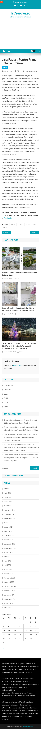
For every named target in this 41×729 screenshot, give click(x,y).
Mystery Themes (28, 726)
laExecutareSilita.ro (19, 669)
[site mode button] (33, 51)
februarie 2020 (9, 578)
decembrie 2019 (10, 586)
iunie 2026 (8, 493)
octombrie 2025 (9, 514)
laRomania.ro (6, 678)
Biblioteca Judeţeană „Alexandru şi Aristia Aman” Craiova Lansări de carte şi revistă (8, 233)
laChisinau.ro (31, 669)
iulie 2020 (7, 557)
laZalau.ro (5, 719)
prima (5, 227)
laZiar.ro (18, 666)
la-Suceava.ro (7, 669)
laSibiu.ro (5, 714)
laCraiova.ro (20, 13)
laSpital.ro (21, 664)
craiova (13, 224)
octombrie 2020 (9, 544)
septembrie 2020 (10, 548)
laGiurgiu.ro (23, 687)
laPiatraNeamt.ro (8, 672)
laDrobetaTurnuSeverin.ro (26, 696)
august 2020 (8, 552)
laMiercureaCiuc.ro (8, 690)
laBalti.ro (29, 672)
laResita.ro (23, 711)
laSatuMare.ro (33, 711)
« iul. (3, 648)
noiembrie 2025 (9, 510)
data (20, 224)
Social (5, 67)
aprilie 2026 (8, 502)
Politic (6, 398)
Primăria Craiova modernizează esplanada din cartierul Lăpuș (19, 274)
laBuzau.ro (26, 684)
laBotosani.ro (6, 711)
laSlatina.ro (13, 714)
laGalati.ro (26, 681)
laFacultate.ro (34, 666)
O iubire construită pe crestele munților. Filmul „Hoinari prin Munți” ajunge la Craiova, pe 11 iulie (21, 428)
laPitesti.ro (15, 693)
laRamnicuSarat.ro (26, 693)
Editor (19, 71)
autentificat (17, 365)
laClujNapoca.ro (28, 678)
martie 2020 (8, 574)
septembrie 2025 (10, 518)
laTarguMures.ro (18, 716)
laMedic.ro (14, 664)
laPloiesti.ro (6, 684)
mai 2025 (7, 523)
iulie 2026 (7, 489)
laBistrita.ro (33, 708)
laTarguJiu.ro (7, 716)
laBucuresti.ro (17, 678)
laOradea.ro (6, 693)
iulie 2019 (7, 608)
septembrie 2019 (10, 599)
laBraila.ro (15, 711)
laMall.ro (12, 666)
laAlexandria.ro (25, 705)
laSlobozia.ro (22, 714)
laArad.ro (5, 708)
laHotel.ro (29, 664)
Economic (7, 390)
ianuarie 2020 (9, 582)
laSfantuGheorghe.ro (25, 702)
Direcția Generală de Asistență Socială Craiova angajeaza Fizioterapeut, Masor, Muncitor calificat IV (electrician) (20, 437)
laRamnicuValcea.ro (9, 696)
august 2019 (8, 603)
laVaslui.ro (6, 705)
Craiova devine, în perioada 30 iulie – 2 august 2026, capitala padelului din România (20, 421)
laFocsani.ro (13, 687)
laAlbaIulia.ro (14, 705)
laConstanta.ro (7, 681)
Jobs (6, 394)
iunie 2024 (8, 531)
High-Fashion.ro (20, 672)
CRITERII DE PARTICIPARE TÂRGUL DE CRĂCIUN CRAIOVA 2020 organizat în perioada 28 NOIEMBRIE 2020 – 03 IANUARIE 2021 (19, 346)
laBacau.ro (13, 708)
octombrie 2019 (9, 595)
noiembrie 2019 (9, 591)
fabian (28, 224)
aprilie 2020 (8, 569)
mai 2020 (7, 565)
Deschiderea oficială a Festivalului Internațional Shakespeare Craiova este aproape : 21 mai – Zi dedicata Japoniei (21, 458)
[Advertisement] (20, 36)
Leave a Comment (31, 71)
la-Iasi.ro (14, 702)
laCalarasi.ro (34, 684)
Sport (6, 407)
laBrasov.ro (6, 702)
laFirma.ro (25, 666)
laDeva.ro (5, 687)
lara (34, 224)
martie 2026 (8, 506)
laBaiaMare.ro (23, 708)
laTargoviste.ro (32, 714)
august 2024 (8, 527)
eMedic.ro (5, 664)
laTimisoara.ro (16, 684)
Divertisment (8, 385)
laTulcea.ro (29, 716)
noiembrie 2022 (9, 535)
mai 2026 (7, 497)
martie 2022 (8, 540)
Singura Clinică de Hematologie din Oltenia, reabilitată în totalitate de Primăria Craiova (18, 309)
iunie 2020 (8, 561)
